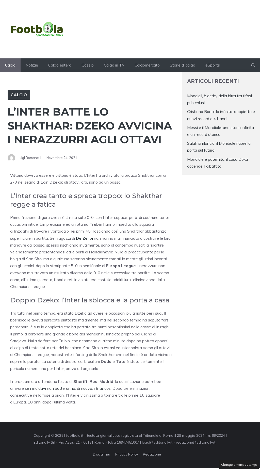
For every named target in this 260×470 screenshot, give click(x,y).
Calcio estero (59, 65)
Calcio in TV (114, 65)
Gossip (88, 65)
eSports (212, 65)
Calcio (10, 65)
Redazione (152, 454)
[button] (253, 65)
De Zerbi (84, 238)
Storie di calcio (182, 65)
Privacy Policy (126, 454)
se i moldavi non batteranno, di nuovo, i (68, 388)
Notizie (32, 65)
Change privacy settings (239, 464)
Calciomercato (147, 65)
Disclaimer (101, 454)
